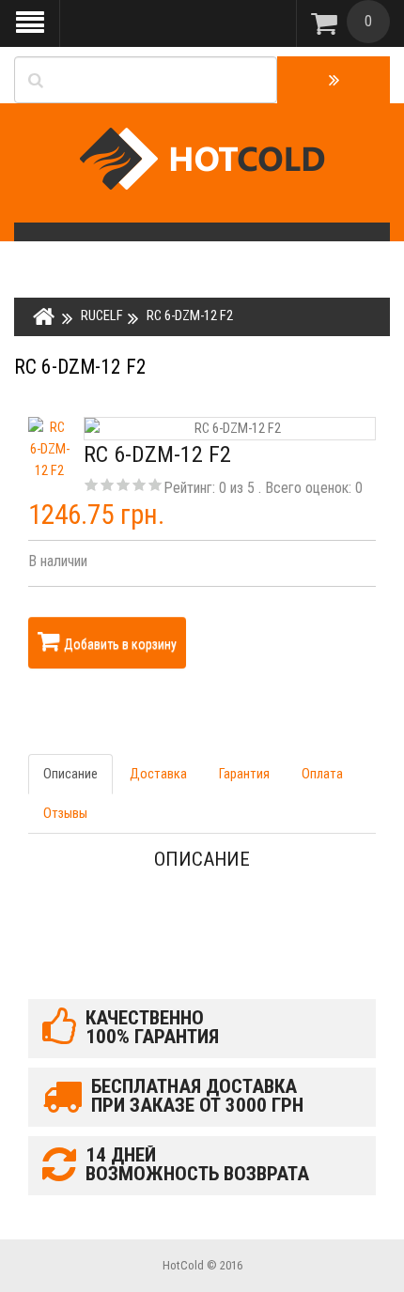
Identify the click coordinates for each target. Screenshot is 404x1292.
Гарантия (244, 773)
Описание (70, 773)
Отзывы (65, 813)
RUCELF (102, 315)
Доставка (158, 773)
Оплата (322, 773)
